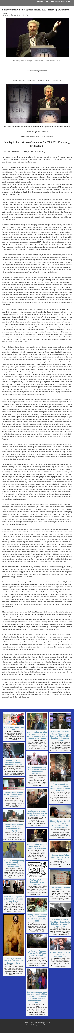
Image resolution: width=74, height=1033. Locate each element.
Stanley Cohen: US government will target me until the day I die (14, 762)
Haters (68, 2)
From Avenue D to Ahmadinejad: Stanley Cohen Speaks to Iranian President (60, 787)
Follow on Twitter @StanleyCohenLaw (37, 1025)
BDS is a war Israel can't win (14, 729)
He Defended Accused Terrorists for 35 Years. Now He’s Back (37, 953)
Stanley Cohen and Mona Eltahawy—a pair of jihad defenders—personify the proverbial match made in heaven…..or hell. (37, 997)
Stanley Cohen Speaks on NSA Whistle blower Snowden (13, 794)
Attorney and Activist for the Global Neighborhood (60, 954)
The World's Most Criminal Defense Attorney (37, 882)
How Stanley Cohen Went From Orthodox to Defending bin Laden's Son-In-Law (60, 923)
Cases (63, 2)
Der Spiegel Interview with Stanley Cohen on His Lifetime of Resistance (37, 770)
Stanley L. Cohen (43, 2)
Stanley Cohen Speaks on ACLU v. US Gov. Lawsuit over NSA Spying (13, 827)
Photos (57, 2)
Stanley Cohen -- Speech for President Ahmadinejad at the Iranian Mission (60, 824)
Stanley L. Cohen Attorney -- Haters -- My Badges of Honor (13, 961)
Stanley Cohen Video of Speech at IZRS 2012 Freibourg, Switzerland (37, 846)
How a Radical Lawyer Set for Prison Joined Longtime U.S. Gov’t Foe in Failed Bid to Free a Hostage (60, 736)
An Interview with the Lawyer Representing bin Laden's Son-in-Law (37, 813)
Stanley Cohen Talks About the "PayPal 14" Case (60, 857)
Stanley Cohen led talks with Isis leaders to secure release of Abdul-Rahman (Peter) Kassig (37, 735)
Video (52, 2)
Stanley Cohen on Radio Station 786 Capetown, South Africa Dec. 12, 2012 (37, 918)
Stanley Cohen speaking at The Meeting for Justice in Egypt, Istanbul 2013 (14, 864)
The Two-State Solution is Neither (60, 889)
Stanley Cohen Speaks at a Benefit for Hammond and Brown (13, 899)
